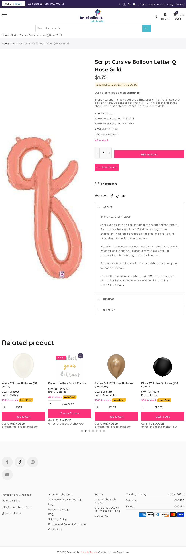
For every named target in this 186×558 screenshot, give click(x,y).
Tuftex (14, 395)
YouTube (7, 474)
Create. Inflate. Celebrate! (105, 552)
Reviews (109, 299)
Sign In (99, 494)
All (13, 43)
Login (51, 504)
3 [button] (89, 431)
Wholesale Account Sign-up (65, 499)
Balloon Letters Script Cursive (67, 383)
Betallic (110, 113)
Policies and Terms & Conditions (67, 524)
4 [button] (93, 431)
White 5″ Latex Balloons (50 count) (19, 384)
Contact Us (55, 529)
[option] (23, 390)
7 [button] (104, 431)
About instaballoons (60, 494)
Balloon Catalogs (58, 509)
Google (125, 4)
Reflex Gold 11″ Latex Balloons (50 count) (114, 384)
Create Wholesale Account (105, 501)
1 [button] (82, 431)
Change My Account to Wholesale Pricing (107, 509)
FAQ (50, 514)
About (107, 207)
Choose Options (69, 413)
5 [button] (97, 431)
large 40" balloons (112, 285)
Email (123, 196)
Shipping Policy (57, 519)
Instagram (32, 462)
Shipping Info (109, 183)
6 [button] (100, 431)
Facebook (112, 196)
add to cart (23, 416)
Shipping (109, 310)
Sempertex (110, 395)
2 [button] (86, 431)
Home (5, 35)
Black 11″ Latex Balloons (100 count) (159, 384)
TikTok (117, 196)
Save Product (109, 167)
